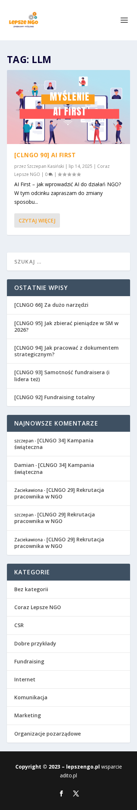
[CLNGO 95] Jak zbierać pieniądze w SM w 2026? (66, 326)
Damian (24, 464)
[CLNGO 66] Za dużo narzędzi (51, 304)
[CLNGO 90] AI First (45, 155)
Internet (24, 679)
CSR (19, 625)
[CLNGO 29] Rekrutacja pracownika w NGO (59, 493)
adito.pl (68, 775)
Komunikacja (30, 697)
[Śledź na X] (76, 793)
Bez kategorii (31, 589)
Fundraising (29, 661)
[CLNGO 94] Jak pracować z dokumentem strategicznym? (66, 351)
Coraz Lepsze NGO (37, 607)
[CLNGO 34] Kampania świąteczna (54, 443)
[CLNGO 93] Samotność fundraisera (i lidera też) (62, 375)
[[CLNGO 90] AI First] (68, 107)
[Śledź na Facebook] (61, 793)
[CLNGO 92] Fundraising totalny (54, 397)
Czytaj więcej (37, 220)
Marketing (27, 715)
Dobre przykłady (35, 643)
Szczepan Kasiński (45, 166)
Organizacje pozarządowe (47, 733)
